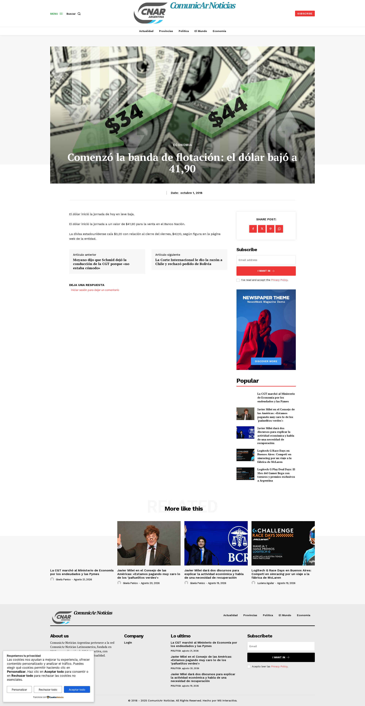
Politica (176, 650)
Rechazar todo (48, 689)
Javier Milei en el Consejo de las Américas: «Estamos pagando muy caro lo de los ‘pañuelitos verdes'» (276, 414)
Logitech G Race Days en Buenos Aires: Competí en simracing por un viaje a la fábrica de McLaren (274, 456)
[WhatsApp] (279, 229)
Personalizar (19, 689)
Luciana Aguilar (265, 583)
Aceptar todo (77, 689)
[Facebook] (253, 229)
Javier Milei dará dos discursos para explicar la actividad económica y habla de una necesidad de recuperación (275, 435)
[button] (74, 14)
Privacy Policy (279, 280)
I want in (264, 270)
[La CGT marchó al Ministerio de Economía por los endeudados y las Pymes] (245, 397)
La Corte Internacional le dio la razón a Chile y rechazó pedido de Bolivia (188, 262)
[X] (262, 229)
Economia (182, 145)
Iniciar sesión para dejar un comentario (95, 290)
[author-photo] (52, 579)
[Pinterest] (270, 229)
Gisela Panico (63, 579)
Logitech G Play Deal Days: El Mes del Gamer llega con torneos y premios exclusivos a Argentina (276, 474)
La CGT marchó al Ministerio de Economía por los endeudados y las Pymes (276, 397)
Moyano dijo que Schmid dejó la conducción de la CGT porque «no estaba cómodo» (101, 264)
